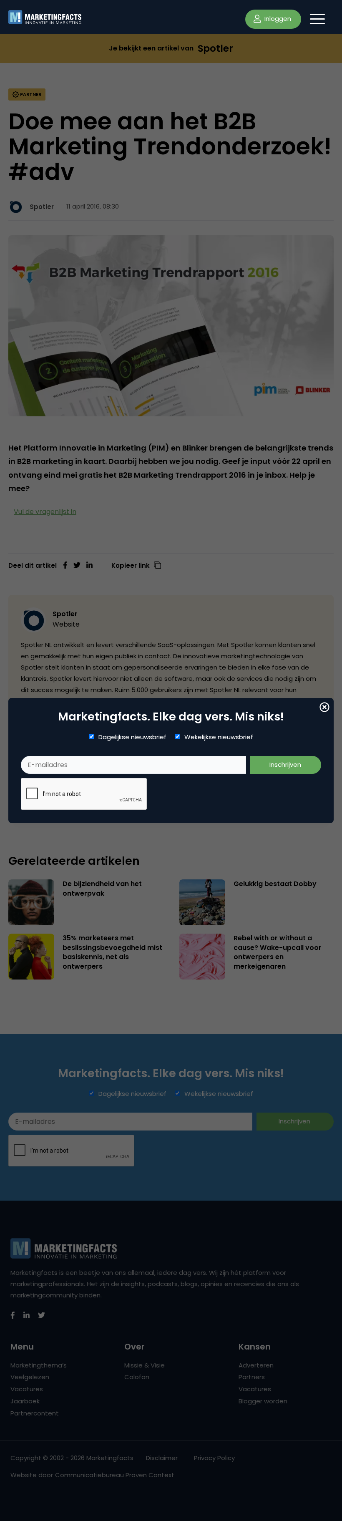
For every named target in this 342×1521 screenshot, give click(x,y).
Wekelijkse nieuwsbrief (218, 737)
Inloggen (277, 18)
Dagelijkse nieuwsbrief (132, 737)
